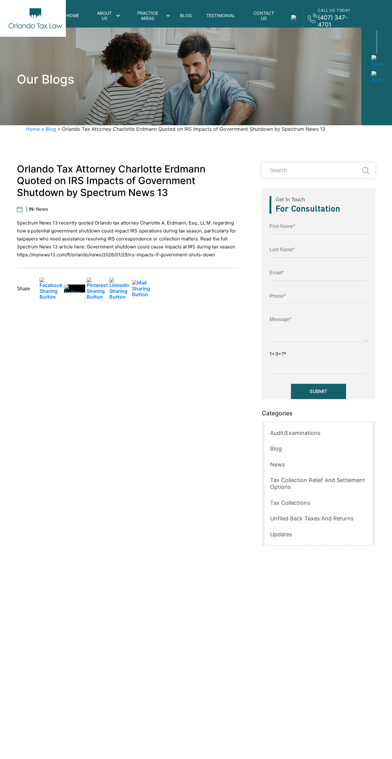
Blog (186, 15)
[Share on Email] (142, 289)
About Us (104, 15)
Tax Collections (290, 503)
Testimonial (220, 15)
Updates (281, 534)
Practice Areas (147, 15)
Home (72, 15)
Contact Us (263, 15)
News (42, 209)
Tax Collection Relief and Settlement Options (317, 483)
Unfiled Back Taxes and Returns (311, 518)
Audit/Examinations (295, 433)
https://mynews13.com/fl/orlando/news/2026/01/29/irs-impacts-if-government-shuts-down (116, 255)
